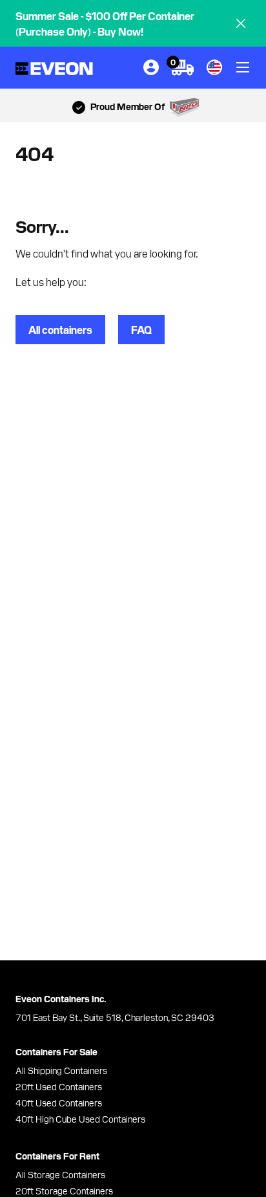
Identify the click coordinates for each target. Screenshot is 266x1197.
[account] (151, 67)
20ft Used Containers (58, 1086)
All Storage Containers (60, 1174)
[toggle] (243, 67)
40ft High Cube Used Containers (80, 1119)
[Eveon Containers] (54, 68)
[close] (241, 23)
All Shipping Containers (61, 1070)
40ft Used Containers (58, 1102)
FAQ (141, 329)
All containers (60, 329)
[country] (214, 67)
